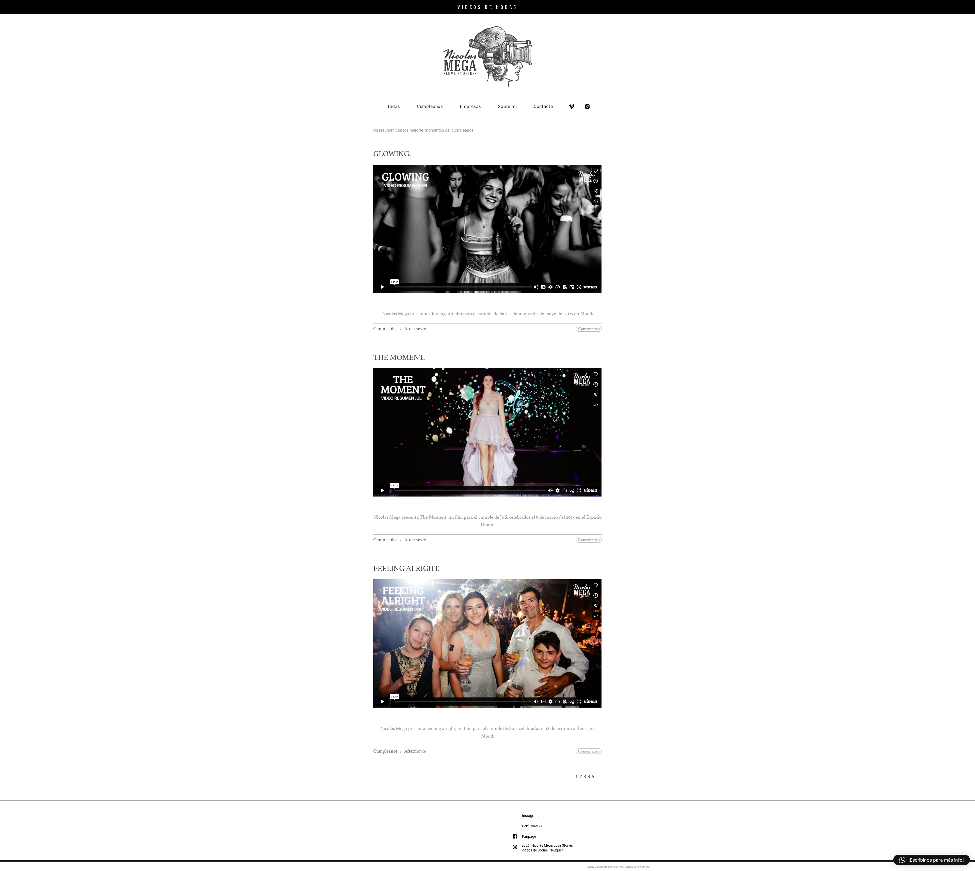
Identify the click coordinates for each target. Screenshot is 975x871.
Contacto (543, 106)
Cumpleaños (385, 329)
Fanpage (529, 836)
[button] (931, 860)
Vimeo (571, 106)
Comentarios (589, 329)
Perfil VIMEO (532, 826)
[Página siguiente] (598, 776)
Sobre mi (507, 106)
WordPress (643, 866)
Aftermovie (415, 329)
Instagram (587, 106)
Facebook (579, 106)
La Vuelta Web (616, 866)
